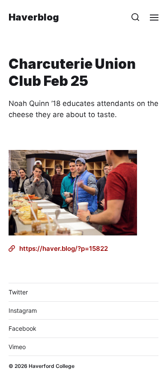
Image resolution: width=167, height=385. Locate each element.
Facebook (22, 328)
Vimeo (17, 346)
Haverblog (34, 17)
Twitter (18, 292)
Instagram (23, 310)
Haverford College (52, 366)
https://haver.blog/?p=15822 (63, 248)
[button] (135, 17)
